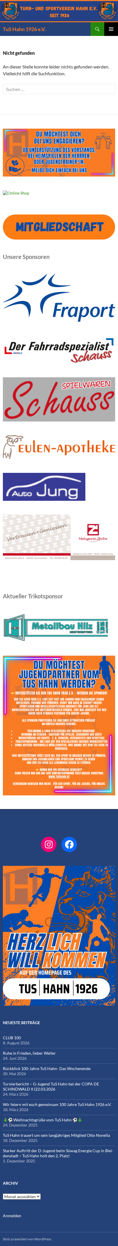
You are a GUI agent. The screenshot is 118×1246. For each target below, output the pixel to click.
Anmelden (12, 1215)
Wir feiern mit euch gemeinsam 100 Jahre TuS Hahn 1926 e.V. (57, 1104)
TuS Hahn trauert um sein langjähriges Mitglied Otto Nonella (56, 1135)
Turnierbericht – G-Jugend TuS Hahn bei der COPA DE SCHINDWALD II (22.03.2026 (51, 1086)
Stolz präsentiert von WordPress (27, 1239)
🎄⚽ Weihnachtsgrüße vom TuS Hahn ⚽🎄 (42, 1119)
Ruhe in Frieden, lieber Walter (29, 1053)
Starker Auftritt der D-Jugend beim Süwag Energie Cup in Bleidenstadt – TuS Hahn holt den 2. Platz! (58, 1153)
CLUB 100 (12, 1037)
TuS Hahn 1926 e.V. (24, 29)
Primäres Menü (111, 29)
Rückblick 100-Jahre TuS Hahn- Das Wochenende (47, 1068)
